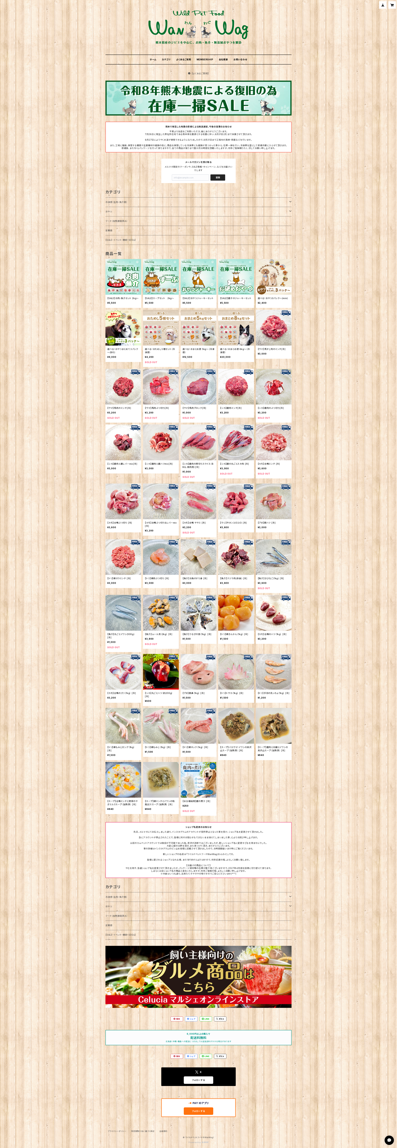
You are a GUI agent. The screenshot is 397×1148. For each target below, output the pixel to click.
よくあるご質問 (183, 59)
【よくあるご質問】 (200, 73)
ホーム (153, 59)
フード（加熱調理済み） (116, 221)
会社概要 (223, 59)
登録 (218, 177)
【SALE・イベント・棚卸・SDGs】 (120, 240)
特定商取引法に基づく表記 (142, 1131)
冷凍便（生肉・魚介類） (116, 202)
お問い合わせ (240, 59)
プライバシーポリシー (117, 1131)
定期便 (108, 230)
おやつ (108, 211)
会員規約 (163, 1131)
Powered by (195, 1142)
